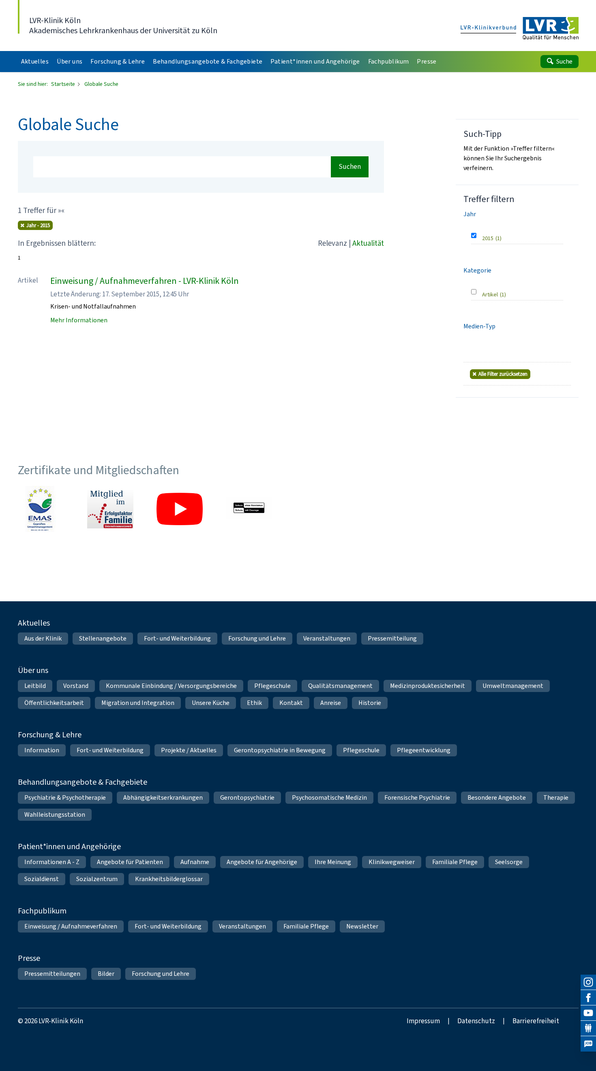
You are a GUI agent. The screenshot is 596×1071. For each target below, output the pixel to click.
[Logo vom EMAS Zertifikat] (41, 509)
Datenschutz (476, 1021)
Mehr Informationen (78, 320)
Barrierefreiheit (535, 1021)
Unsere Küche (210, 702)
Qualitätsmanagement (340, 685)
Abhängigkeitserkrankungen (163, 797)
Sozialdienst (41, 879)
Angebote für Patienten (130, 862)
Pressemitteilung (392, 638)
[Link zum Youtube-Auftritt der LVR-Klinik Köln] (180, 509)
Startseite (63, 84)
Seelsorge (509, 862)
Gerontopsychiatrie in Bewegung (280, 750)
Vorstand (75, 685)
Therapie (555, 797)
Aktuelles (34, 622)
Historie (369, 702)
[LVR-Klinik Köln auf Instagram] (588, 982)
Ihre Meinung (333, 862)
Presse (29, 958)
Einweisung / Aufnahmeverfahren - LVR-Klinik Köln (144, 281)
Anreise (330, 702)
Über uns (33, 670)
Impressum (423, 1021)
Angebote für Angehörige (262, 862)
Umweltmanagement (512, 685)
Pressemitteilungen (52, 973)
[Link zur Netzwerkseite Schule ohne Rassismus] (249, 509)
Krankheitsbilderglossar (169, 879)
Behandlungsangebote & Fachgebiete (82, 782)
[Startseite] (520, 28)
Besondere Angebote (496, 797)
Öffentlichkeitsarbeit (54, 702)
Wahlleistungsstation (54, 814)
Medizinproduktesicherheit (427, 685)
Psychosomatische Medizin (329, 797)
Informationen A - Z (51, 862)
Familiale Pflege (455, 862)
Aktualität (368, 243)
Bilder (106, 973)
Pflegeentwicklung (423, 750)
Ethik (254, 702)
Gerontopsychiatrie (247, 797)
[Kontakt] (588, 1028)
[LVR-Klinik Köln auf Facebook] (588, 997)
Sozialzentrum (97, 879)
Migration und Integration (137, 702)
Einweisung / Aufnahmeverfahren (70, 926)
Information (41, 750)
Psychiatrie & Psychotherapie (65, 797)
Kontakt (291, 702)
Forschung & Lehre (49, 734)
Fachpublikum (42, 910)
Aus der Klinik (43, 638)
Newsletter (362, 926)
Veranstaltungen (326, 638)
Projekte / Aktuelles (189, 750)
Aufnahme (194, 862)
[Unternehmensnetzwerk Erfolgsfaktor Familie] (110, 509)
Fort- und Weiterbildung (177, 638)
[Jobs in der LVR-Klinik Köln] (588, 1044)
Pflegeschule (272, 685)
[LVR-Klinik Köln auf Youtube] (588, 1013)
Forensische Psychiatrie (417, 797)
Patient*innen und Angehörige (69, 846)
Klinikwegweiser (392, 862)
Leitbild (35, 685)
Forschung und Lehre (257, 638)
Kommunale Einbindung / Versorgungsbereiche (171, 685)
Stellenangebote (102, 638)
